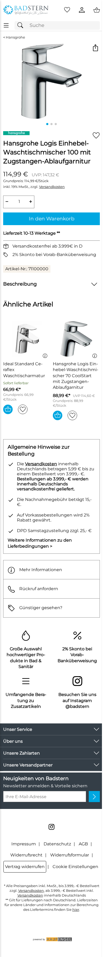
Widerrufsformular (69, 854)
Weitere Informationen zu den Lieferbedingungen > (40, 543)
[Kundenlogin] (82, 10)
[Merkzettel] (67, 10)
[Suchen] (22, 25)
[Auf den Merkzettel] (96, 135)
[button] (95, 48)
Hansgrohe (15, 37)
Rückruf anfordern (38, 588)
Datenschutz (57, 843)
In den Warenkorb (51, 218)
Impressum (23, 843)
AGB (83, 843)
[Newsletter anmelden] (94, 796)
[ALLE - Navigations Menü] (6, 25)
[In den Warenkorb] (8, 409)
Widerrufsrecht (26, 854)
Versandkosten (52, 187)
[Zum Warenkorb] (96, 10)
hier (75, 910)
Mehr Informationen (40, 569)
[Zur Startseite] (25, 10)
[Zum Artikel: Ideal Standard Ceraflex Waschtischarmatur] (26, 339)
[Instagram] (51, 827)
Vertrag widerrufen (25, 866)
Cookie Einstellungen (75, 866)
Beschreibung (20, 284)
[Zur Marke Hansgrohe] (16, 133)
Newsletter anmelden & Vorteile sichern (45, 785)
